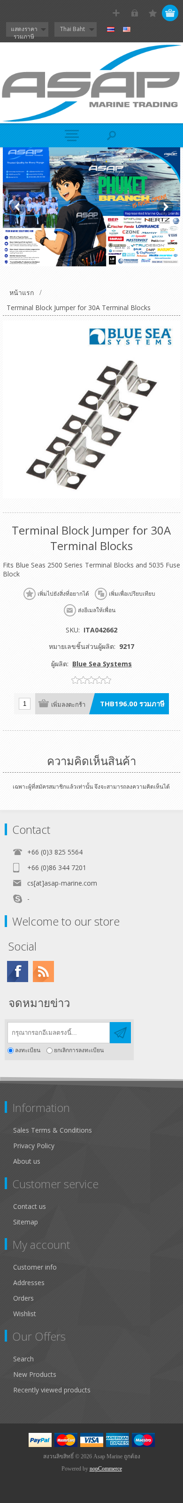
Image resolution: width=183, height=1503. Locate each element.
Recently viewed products (52, 1389)
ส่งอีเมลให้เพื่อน (96, 610)
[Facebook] (17, 971)
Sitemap (25, 1221)
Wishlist (24, 1313)
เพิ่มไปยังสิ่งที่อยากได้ (63, 594)
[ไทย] (110, 29)
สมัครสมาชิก (116, 13)
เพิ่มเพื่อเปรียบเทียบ (132, 594)
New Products (34, 1374)
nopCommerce (106, 1468)
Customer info (35, 1267)
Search (23, 1358)
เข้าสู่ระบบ (134, 13)
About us (26, 1161)
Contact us (29, 1206)
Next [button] (165, 207)
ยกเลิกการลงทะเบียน (79, 1051)
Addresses (29, 1282)
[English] (126, 29)
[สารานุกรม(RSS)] (43, 971)
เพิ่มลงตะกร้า (68, 704)
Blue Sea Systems (102, 663)
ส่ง (120, 1032)
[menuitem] (95, 1130)
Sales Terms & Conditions (52, 1130)
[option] (92, 206)
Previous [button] (18, 207)
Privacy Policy (33, 1145)
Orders (23, 1298)
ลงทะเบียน (27, 1051)
